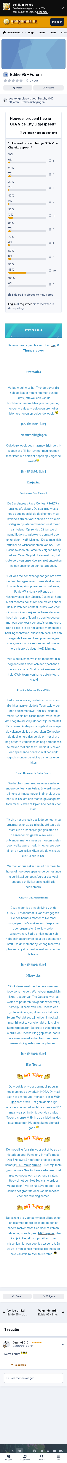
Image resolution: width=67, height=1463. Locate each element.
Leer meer (6, 8)
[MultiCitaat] (5, 1365)
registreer (26, 304)
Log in (12, 304)
